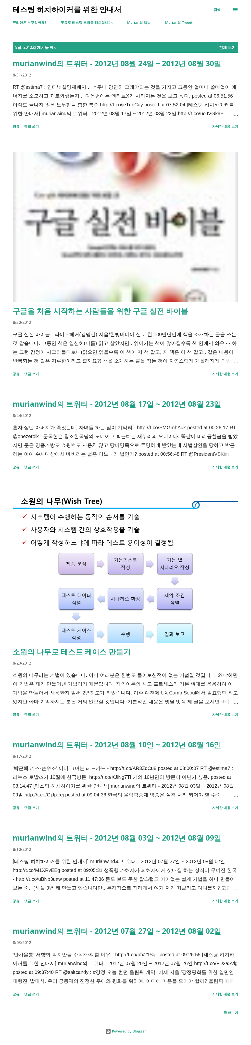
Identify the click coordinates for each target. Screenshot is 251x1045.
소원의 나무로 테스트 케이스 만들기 (72, 651)
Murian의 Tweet (179, 22)
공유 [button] (16, 126)
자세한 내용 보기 (225, 126)
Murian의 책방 (139, 22)
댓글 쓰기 (31, 126)
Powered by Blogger (128, 1031)
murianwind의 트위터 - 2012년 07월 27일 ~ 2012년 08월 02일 (117, 931)
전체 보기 (227, 47)
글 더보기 (231, 1012)
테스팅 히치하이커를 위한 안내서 (67, 9)
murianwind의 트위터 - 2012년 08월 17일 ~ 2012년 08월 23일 (117, 404)
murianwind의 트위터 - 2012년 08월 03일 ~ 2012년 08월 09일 (117, 838)
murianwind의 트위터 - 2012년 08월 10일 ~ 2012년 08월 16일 (117, 745)
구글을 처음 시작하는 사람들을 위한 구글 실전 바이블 (100, 311)
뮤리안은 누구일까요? (29, 22)
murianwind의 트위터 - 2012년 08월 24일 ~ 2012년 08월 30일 (117, 63)
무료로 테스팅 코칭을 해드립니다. (87, 22)
